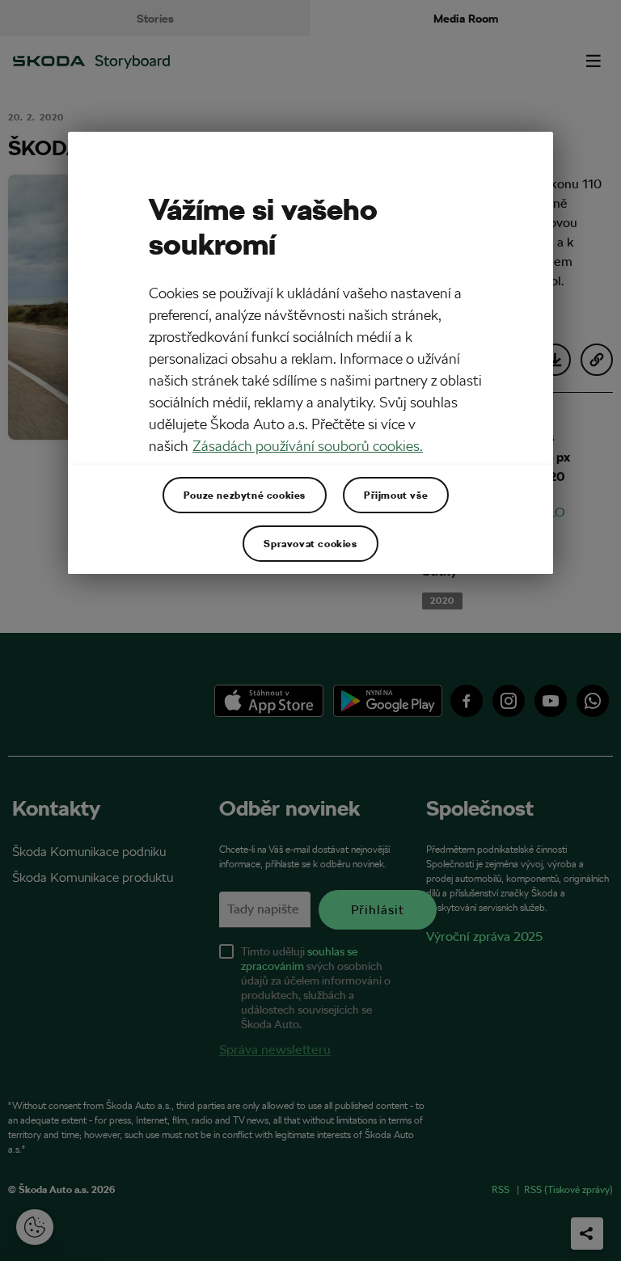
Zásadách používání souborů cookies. (307, 445)
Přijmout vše (396, 494)
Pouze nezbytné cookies (245, 494)
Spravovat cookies (310, 543)
